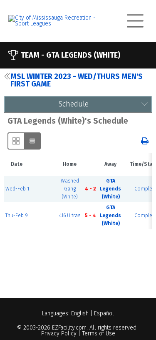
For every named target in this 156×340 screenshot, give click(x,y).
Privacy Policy (59, 333)
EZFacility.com (69, 327)
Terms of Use (98, 333)
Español (104, 313)
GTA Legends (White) (110, 189)
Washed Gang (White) (70, 189)
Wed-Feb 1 (17, 189)
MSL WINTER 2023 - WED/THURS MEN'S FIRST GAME (76, 80)
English (80, 313)
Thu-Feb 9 (16, 215)
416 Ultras (69, 215)
